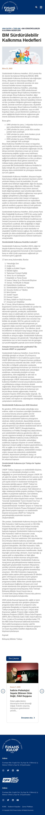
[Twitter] (8, 770)
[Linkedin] (13, 770)
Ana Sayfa (6, 28)
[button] (36, 7)
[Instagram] (3, 770)
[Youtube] (18, 770)
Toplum (16, 28)
